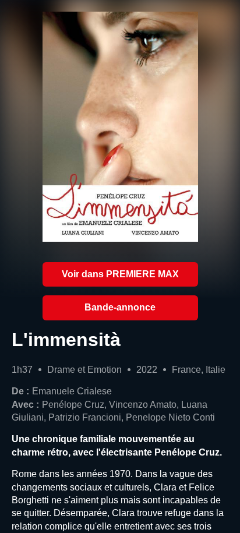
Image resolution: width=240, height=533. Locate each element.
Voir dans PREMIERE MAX (120, 274)
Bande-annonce (120, 307)
